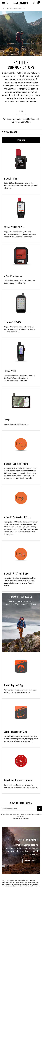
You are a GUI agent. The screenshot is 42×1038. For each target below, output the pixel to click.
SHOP (21, 111)
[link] (21, 33)
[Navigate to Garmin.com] (21, 3)
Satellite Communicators (16, 8)
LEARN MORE (30, 861)
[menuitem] (7, 3)
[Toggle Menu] (1, 2)
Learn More (25, 122)
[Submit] (39, 808)
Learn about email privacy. (21, 818)
